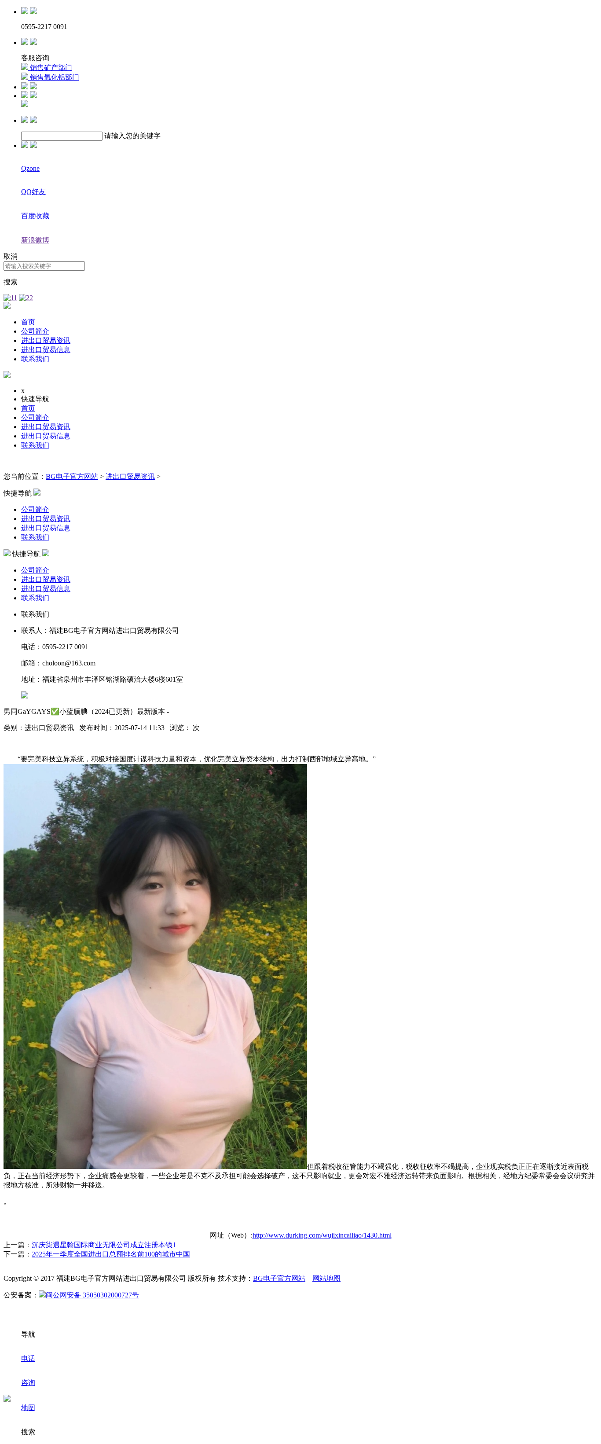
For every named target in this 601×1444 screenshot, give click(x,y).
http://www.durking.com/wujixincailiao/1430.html (322, 1235)
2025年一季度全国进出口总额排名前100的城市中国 (111, 1254)
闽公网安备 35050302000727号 (92, 1295)
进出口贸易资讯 (45, 340)
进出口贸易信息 (45, 349)
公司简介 (35, 331)
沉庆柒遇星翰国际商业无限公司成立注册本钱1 (104, 1245)
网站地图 (326, 1278)
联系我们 (35, 359)
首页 (28, 322)
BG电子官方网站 (72, 476)
